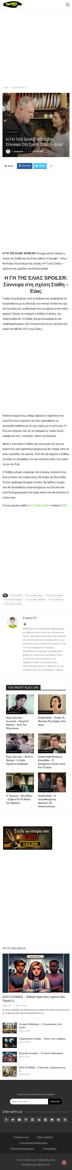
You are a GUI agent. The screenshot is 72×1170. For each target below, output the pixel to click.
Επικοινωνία (21, 1137)
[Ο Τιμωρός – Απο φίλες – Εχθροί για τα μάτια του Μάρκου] (20, 782)
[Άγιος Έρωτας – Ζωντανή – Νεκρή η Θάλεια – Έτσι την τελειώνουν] (20, 704)
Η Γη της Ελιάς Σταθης (13, 604)
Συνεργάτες (49, 1148)
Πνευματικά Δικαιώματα (33, 1143)
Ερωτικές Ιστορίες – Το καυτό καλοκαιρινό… (42, 1053)
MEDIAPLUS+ (43, 1165)
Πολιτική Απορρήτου (22, 1148)
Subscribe (55, 1101)
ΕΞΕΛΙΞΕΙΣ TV (13, 132)
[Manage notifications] (64, 1162)
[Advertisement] (36, 48)
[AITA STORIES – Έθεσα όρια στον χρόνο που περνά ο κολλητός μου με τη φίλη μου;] (36, 973)
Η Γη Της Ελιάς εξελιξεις (13, 600)
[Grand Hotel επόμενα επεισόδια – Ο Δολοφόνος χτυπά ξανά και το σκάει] (52, 743)
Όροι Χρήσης (45, 1137)
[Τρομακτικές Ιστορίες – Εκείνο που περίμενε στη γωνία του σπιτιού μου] (10, 1042)
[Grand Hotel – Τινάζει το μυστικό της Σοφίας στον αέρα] (52, 704)
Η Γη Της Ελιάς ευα (56, 600)
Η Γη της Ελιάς (16, 595)
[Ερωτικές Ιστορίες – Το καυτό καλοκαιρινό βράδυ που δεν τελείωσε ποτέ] (10, 1057)
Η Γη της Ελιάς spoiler (54, 595)
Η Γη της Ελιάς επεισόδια (35, 600)
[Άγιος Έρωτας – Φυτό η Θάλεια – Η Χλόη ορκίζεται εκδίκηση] (20, 743)
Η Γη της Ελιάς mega (34, 595)
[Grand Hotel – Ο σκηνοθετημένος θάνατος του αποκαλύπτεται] (52, 782)
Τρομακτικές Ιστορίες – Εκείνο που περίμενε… (43, 1038)
